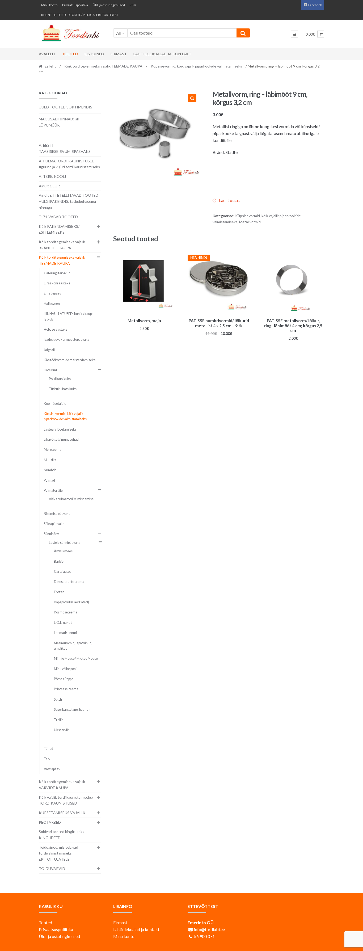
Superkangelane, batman (72, 710)
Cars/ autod (62, 572)
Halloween (52, 304)
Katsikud (50, 370)
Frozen (59, 592)
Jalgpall (49, 350)
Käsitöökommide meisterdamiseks (69, 360)
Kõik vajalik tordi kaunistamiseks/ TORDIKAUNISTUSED (66, 800)
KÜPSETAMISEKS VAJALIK (62, 812)
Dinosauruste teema (69, 582)
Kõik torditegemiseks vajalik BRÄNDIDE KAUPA (62, 244)
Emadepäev (52, 293)
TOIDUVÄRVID (52, 868)
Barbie (59, 561)
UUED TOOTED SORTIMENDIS (65, 107)
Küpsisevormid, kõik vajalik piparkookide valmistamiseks (196, 66)
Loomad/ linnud (65, 633)
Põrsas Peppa (63, 679)
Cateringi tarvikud (57, 273)
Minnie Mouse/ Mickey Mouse (76, 658)
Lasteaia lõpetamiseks (60, 429)
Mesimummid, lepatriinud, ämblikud (73, 645)
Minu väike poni (65, 669)
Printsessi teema (66, 689)
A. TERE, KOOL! (52, 176)
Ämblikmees (63, 551)
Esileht (50, 66)
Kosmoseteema (65, 612)
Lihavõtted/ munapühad (61, 439)
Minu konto (49, 5)
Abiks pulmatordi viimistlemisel (71, 499)
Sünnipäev (51, 534)
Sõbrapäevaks (54, 524)
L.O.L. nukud (63, 623)
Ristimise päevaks (57, 514)
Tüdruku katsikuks (63, 389)
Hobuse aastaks (55, 329)
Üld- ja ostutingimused (109, 5)
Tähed (48, 749)
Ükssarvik (61, 730)
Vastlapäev (52, 769)
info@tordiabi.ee (209, 929)
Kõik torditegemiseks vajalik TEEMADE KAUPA (103, 66)
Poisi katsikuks (60, 379)
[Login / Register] (294, 34)
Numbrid (50, 470)
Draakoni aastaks (57, 283)
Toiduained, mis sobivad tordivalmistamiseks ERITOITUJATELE (58, 853)
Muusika (50, 460)
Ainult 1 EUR (49, 186)
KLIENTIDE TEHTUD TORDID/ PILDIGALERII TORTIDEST (79, 15)
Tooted (70, 54)
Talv (47, 759)
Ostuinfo (94, 54)
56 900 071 (204, 936)
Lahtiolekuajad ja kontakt (162, 54)
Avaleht (47, 54)
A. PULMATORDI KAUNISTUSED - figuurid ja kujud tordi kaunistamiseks (69, 164)
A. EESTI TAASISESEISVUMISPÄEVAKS (65, 148)
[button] (192, 98)
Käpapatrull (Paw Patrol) (71, 602)
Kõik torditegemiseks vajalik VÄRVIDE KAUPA (62, 784)
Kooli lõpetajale (55, 404)
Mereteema (52, 450)
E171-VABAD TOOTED (58, 216)
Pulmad (49, 480)
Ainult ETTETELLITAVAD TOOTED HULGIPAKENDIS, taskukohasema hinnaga (68, 201)
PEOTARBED (50, 822)
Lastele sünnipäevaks (64, 543)
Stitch (58, 699)
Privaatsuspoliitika (75, 5)
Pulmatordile (53, 491)
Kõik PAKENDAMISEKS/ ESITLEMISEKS (59, 229)
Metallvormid (250, 222)
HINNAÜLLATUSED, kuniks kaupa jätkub (69, 316)
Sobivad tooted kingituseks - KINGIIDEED (62, 834)
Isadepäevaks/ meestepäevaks (66, 340)
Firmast (119, 54)
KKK (133, 5)
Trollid (59, 720)
